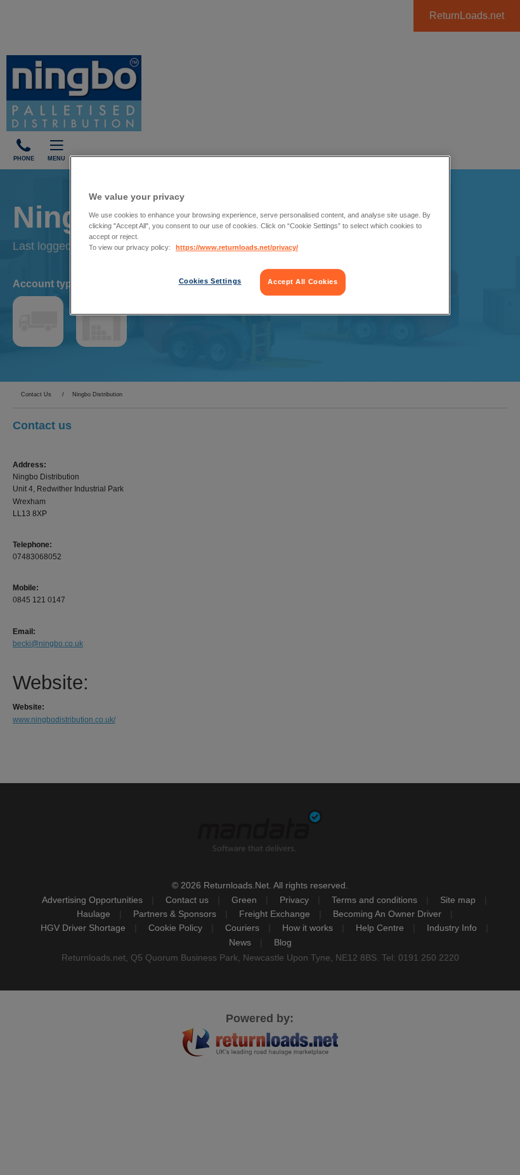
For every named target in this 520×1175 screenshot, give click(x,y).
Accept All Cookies (302, 281)
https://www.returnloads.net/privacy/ (237, 247)
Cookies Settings (210, 281)
